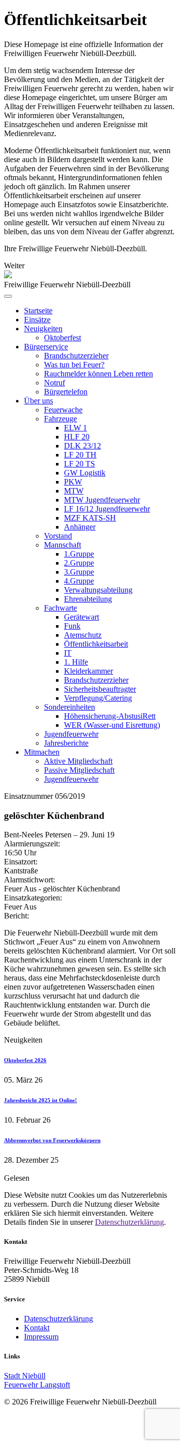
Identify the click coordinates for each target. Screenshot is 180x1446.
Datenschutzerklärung (129, 1222)
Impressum (41, 1336)
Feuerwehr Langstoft (37, 1384)
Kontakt (37, 1327)
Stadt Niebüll (25, 1375)
